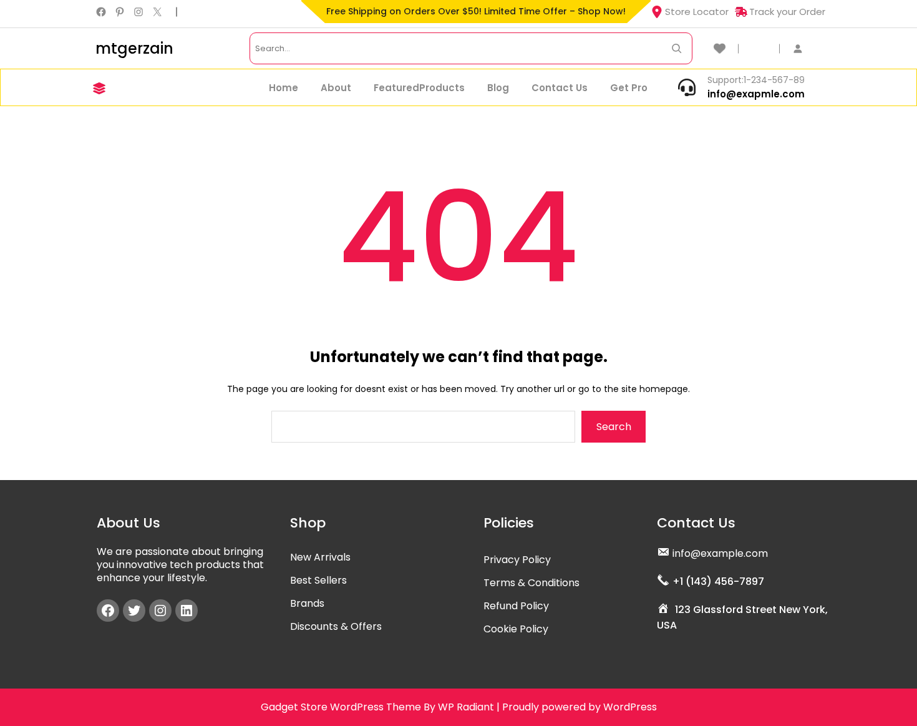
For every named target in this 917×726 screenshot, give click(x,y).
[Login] (804, 48)
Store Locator (697, 11)
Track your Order (787, 11)
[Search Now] (676, 48)
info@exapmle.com (756, 94)
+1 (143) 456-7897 (718, 581)
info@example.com (720, 553)
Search (613, 426)
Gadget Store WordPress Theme (341, 707)
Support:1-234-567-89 (756, 80)
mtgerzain (134, 48)
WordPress (630, 707)
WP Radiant (466, 707)
